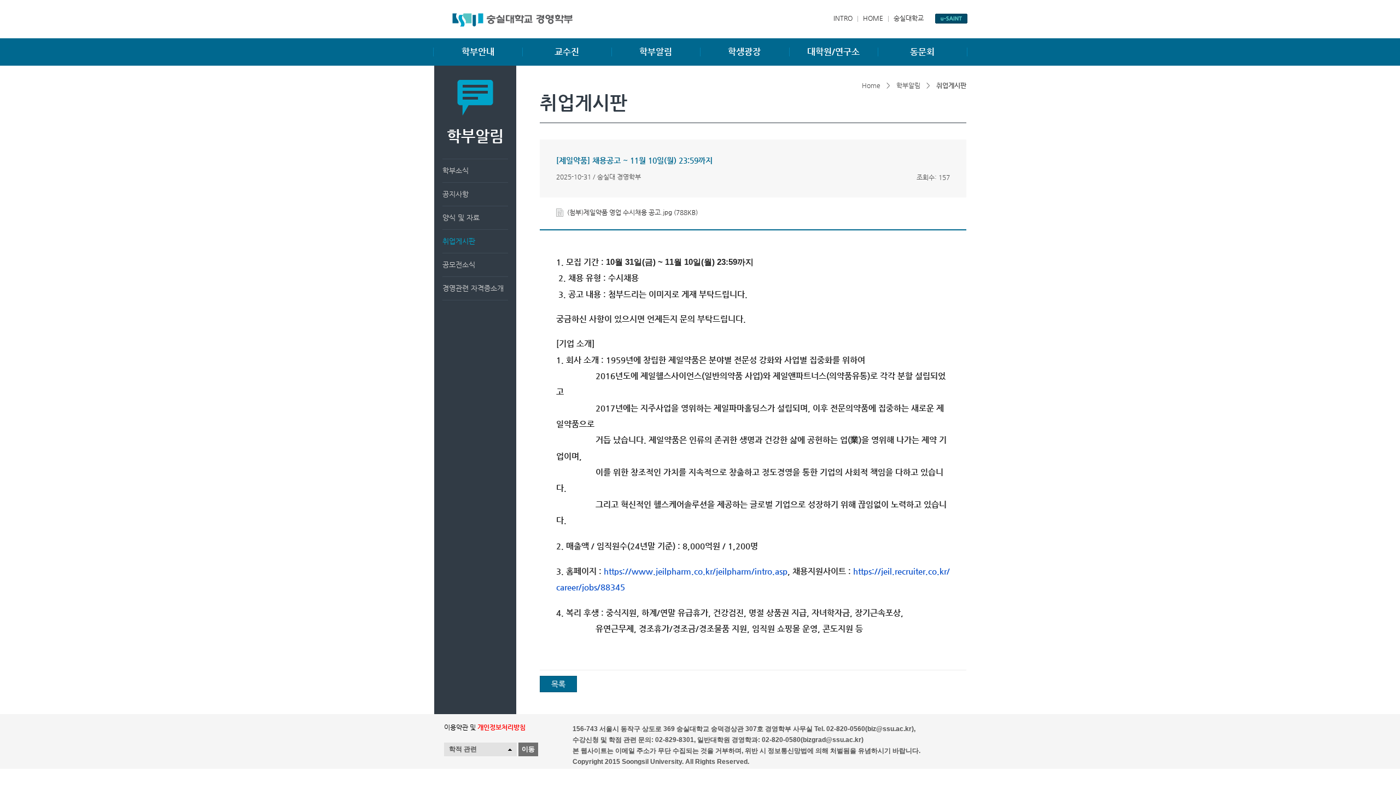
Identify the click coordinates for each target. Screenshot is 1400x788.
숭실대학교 (909, 18)
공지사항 (455, 194)
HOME (873, 18)
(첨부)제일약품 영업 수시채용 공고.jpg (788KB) (632, 212)
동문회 (922, 52)
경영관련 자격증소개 (473, 288)
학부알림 (655, 52)
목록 (558, 684)
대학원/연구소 (833, 52)
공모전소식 (458, 264)
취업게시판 (458, 241)
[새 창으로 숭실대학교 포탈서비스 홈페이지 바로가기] (951, 19)
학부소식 (455, 170)
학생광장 (744, 52)
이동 (528, 749)
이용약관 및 (485, 727)
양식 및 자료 (461, 217)
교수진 (567, 52)
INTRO (843, 18)
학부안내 (478, 52)
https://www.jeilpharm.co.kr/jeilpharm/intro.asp (696, 571)
